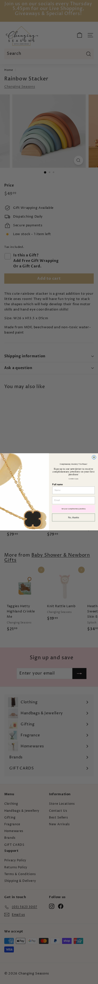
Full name (57, 484)
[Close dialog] (94, 457)
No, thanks (73, 517)
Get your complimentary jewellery (74, 509)
